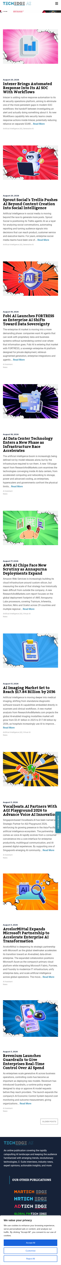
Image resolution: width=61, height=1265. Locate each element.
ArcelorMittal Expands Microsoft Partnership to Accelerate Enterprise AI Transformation (26, 935)
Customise (31, 1251)
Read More (38, 123)
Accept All (30, 1243)
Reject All (30, 1258)
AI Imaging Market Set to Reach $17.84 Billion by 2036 (29, 690)
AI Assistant (8, 364)
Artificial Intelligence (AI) (12, 129)
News (5, 367)
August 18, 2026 (11, 312)
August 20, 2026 (11, 80)
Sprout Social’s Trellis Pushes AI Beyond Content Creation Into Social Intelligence (30, 204)
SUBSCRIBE (58, 822)
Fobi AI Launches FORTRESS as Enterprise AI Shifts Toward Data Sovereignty (28, 320)
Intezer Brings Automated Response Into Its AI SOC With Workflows (27, 88)
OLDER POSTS (49, 1121)
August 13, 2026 (10, 684)
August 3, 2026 (10, 802)
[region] (30, 1240)
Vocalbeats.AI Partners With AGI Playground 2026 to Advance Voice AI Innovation (30, 810)
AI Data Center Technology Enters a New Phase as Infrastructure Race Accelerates (28, 445)
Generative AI (28, 129)
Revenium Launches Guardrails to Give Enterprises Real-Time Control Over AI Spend (23, 1062)
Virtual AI (26, 614)
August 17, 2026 (10, 561)
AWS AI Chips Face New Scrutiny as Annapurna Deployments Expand (25, 569)
